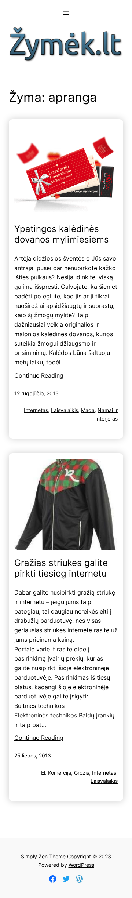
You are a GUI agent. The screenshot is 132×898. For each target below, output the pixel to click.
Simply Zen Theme (43, 856)
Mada (88, 410)
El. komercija (56, 773)
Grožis (81, 773)
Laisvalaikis (64, 410)
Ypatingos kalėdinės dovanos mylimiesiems (61, 234)
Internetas (36, 410)
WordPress (81, 865)
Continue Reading (38, 375)
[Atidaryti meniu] (66, 13)
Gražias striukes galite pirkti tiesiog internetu (61, 568)
